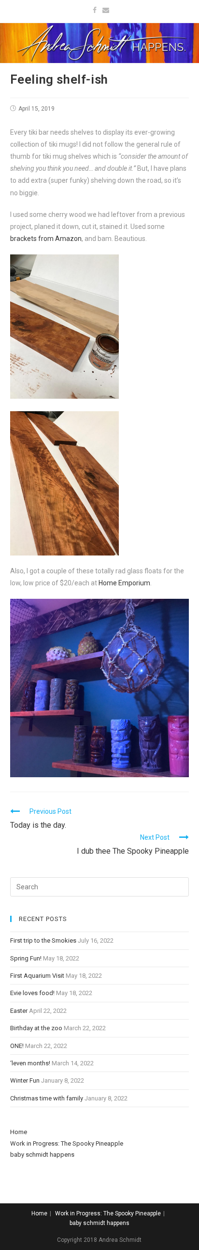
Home (18, 1132)
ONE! (17, 1045)
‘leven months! (30, 1063)
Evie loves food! (32, 993)
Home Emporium (124, 583)
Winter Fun (25, 1080)
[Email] (104, 10)
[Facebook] (95, 10)
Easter (19, 1010)
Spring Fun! (26, 958)
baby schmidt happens (42, 1154)
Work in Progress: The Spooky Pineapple (66, 1143)
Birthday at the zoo (36, 1028)
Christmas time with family (46, 1098)
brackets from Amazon (46, 238)
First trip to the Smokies (43, 940)
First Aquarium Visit (37, 975)
